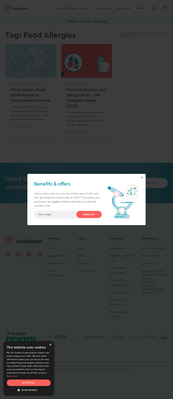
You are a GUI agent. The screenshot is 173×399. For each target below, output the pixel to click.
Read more (12, 376)
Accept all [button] (28, 382)
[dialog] (28, 368)
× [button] (50, 345)
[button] (29, 390)
